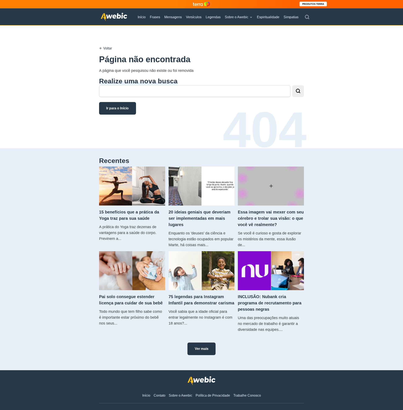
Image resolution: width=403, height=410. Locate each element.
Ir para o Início (117, 108)
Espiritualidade (268, 17)
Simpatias (291, 17)
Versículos (194, 17)
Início (142, 17)
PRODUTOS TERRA (313, 4)
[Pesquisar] (307, 17)
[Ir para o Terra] (201, 4)
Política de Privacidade (213, 395)
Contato (159, 395)
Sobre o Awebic (236, 17)
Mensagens (173, 17)
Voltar (107, 48)
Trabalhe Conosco (247, 395)
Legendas (213, 17)
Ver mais (201, 349)
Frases (155, 17)
